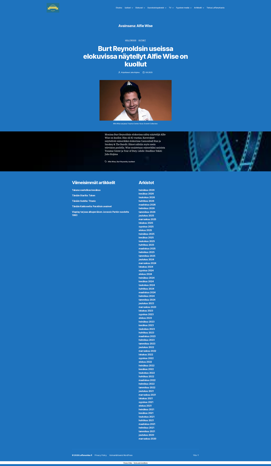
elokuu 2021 (145, 405)
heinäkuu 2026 (147, 190)
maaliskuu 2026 (147, 204)
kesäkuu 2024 (146, 281)
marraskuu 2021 (147, 395)
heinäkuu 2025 (146, 234)
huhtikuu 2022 (146, 376)
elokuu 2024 (145, 274)
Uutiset (128, 8)
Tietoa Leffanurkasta (215, 8)
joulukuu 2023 (146, 303)
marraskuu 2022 (147, 351)
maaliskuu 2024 (147, 292)
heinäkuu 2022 (146, 365)
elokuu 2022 (145, 362)
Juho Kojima (135, 72)
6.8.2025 (149, 72)
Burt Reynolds (122, 162)
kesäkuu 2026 (146, 193)
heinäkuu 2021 (146, 409)
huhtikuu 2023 (146, 332)
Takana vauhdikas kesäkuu (86, 190)
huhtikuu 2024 (146, 288)
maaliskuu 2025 (147, 248)
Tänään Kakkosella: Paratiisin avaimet (92, 206)
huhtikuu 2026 (146, 201)
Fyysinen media (182, 8)
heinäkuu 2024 (147, 278)
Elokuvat (139, 8)
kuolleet (132, 162)
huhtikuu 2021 (146, 420)
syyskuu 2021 (146, 402)
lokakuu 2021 (146, 398)
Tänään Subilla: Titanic (84, 201)
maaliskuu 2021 (147, 424)
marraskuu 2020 (147, 438)
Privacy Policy (101, 455)
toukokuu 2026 (147, 197)
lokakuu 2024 (146, 266)
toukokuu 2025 (147, 241)
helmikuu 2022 (147, 383)
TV (170, 8)
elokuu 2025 (145, 230)
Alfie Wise (112, 162)
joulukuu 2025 (146, 215)
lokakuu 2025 (146, 223)
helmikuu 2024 (147, 296)
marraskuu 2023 (147, 307)
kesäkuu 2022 (146, 369)
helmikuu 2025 (147, 252)
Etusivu (119, 8)
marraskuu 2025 (147, 219)
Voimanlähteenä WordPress (121, 455)
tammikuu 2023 (147, 343)
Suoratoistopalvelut (155, 8)
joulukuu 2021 (146, 391)
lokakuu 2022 (146, 354)
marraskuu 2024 (147, 263)
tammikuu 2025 (147, 256)
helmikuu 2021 (146, 427)
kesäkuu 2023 (146, 325)
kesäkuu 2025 (146, 237)
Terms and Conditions (140, 463)
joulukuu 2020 (146, 435)
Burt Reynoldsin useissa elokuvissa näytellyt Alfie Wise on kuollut (135, 56)
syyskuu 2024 (146, 270)
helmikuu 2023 (147, 340)
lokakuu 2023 (146, 310)
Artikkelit (198, 8)
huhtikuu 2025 (146, 245)
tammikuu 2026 (147, 212)
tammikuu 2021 (147, 431)
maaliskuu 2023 (147, 336)
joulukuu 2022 (146, 347)
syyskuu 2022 (146, 358)
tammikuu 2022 (147, 387)
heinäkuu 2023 (146, 321)
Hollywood (130, 40)
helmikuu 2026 (147, 208)
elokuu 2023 (145, 318)
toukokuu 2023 (147, 329)
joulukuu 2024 (146, 259)
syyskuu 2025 (146, 226)
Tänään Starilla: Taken (83, 195)
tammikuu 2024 (147, 299)
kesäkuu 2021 (146, 413)
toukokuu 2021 (147, 416)
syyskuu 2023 (146, 314)
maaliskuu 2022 (147, 380)
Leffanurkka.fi (85, 455)
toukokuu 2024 (147, 285)
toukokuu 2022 (147, 373)
